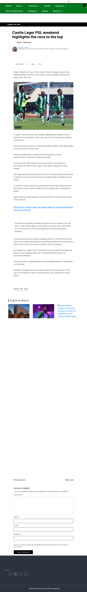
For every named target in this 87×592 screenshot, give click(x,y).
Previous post (19, 480)
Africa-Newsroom (14, 11)
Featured (33, 6)
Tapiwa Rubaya (24, 47)
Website (17, 534)
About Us (57, 11)
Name (17, 517)
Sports (47, 6)
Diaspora (32, 11)
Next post (69, 480)
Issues (45, 11)
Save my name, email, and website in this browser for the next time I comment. (41, 546)
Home (8, 6)
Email (16, 526)
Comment (18, 495)
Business (60, 6)
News (19, 6)
